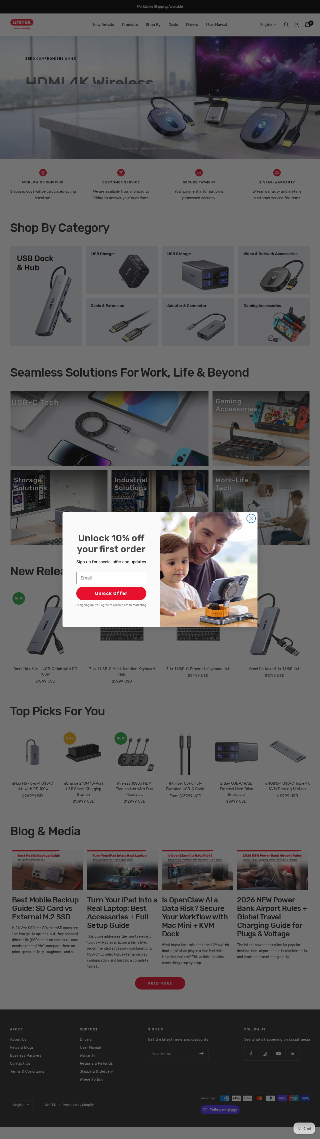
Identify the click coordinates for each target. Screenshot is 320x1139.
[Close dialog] (251, 518)
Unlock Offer (111, 593)
